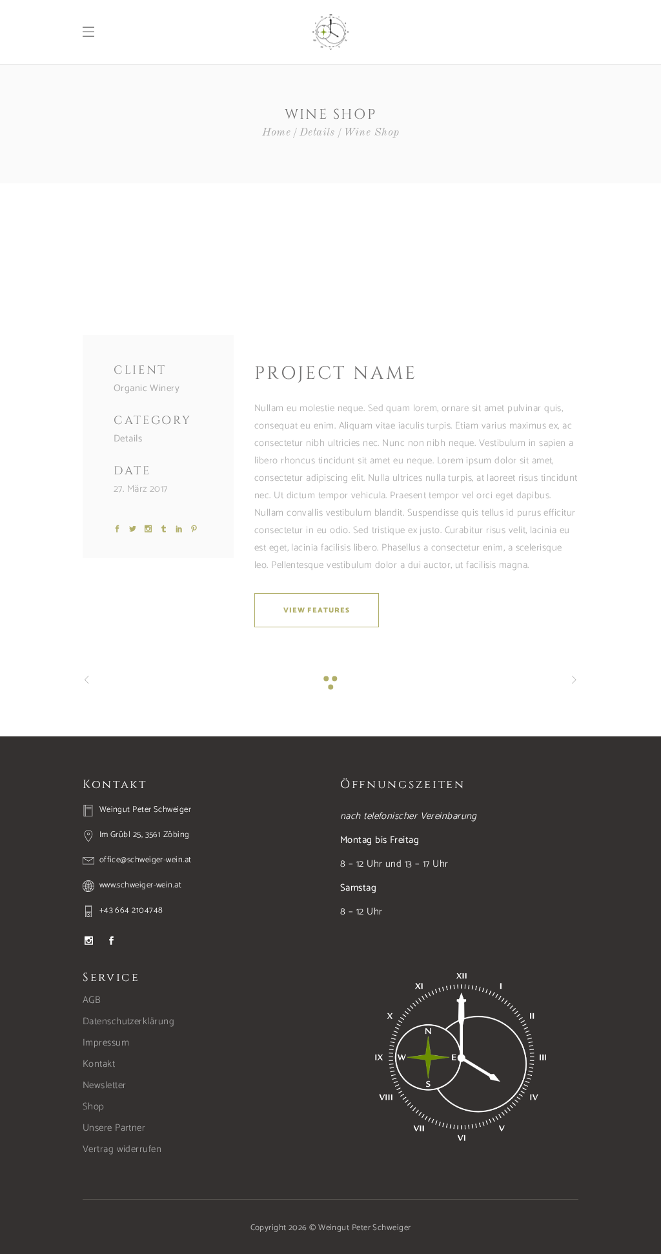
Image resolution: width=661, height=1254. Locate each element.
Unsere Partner (114, 1128)
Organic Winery (146, 388)
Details (317, 132)
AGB (92, 1000)
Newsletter (105, 1085)
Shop (94, 1106)
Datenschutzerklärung (128, 1021)
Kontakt (99, 1064)
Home (276, 132)
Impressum (106, 1043)
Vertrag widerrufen (122, 1149)
